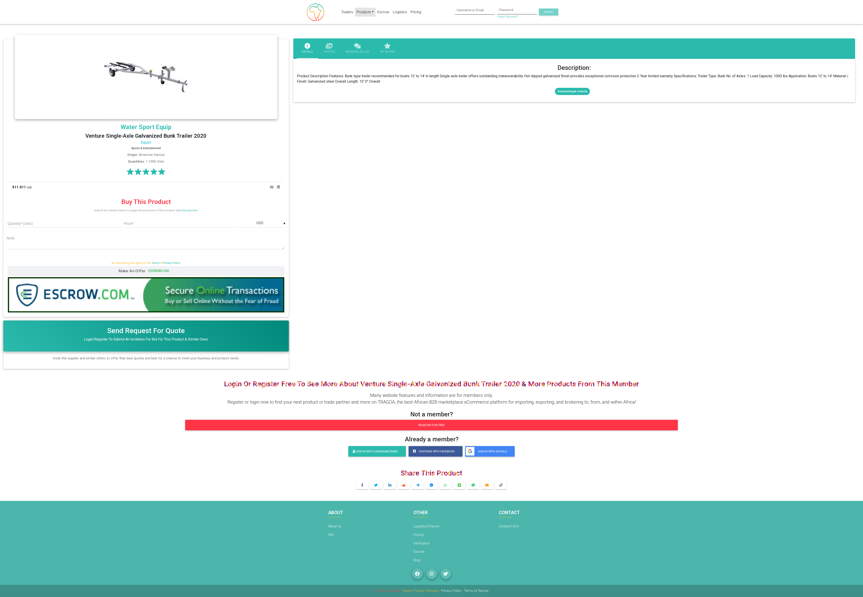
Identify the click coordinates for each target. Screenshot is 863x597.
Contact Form (509, 526)
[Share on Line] (459, 485)
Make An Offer (133, 270)
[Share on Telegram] (417, 485)
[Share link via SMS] (473, 485)
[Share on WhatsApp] (445, 485)
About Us (334, 526)
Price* (128, 223)
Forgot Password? (507, 16)
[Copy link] (501, 485)
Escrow (383, 12)
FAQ (331, 535)
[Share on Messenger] (431, 485)
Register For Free (431, 425)
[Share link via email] (487, 485)
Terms (156, 263)
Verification (422, 543)
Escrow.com (190, 210)
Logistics (400, 12)
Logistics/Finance (426, 526)
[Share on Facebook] (362, 485)
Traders (347, 12)
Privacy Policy (171, 263)
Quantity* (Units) (20, 223)
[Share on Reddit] (404, 485)
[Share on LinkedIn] (390, 485)
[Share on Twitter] (376, 485)
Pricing (416, 12)
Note (11, 238)
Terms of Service (476, 591)
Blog (417, 560)
